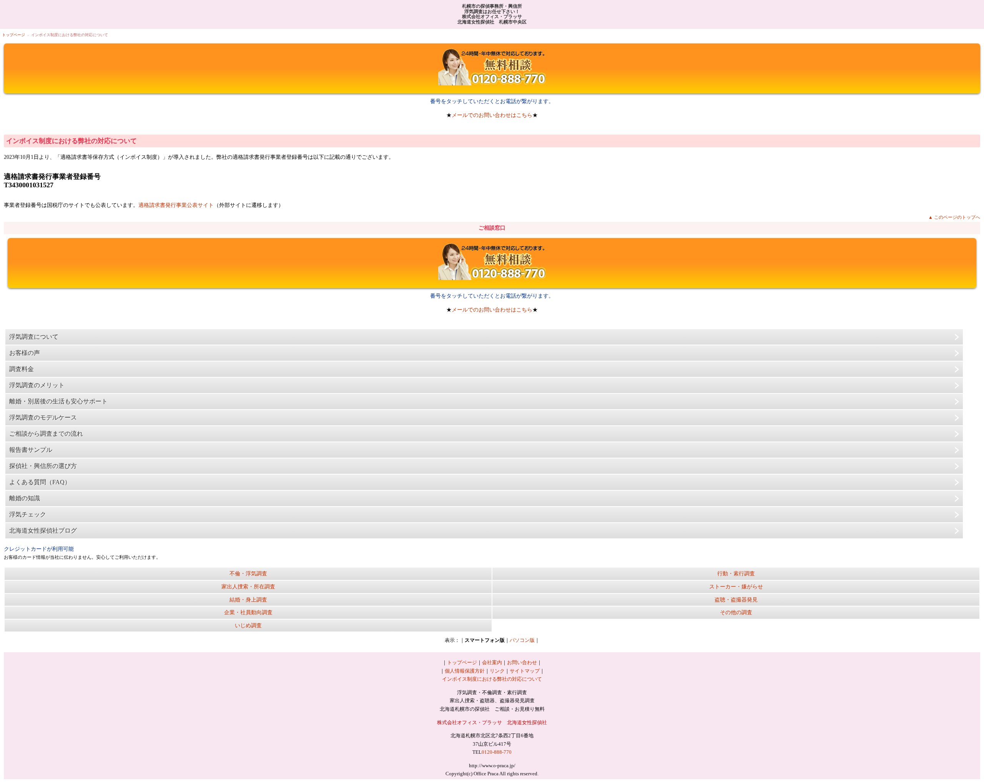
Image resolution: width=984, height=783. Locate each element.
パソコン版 (522, 640)
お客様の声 (24, 353)
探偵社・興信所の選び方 (43, 466)
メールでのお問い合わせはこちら (492, 115)
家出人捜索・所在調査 (248, 586)
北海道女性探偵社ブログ (43, 530)
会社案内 (492, 662)
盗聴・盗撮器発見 (736, 599)
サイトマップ (525, 671)
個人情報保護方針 (465, 671)
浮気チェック (27, 514)
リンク (497, 671)
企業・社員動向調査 (248, 612)
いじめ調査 (248, 625)
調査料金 (21, 369)
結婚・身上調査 (248, 599)
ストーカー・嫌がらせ (736, 586)
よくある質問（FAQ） (40, 482)
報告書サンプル (30, 449)
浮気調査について (33, 336)
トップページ (13, 35)
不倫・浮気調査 (248, 573)
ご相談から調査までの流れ (46, 433)
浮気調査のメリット (37, 385)
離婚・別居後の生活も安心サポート (58, 401)
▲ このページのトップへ (954, 217)
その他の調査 (736, 612)
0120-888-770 (497, 752)
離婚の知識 (24, 498)
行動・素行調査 (736, 573)
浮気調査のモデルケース (43, 417)
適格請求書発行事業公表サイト (176, 205)
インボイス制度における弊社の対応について (492, 679)
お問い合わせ (522, 662)
